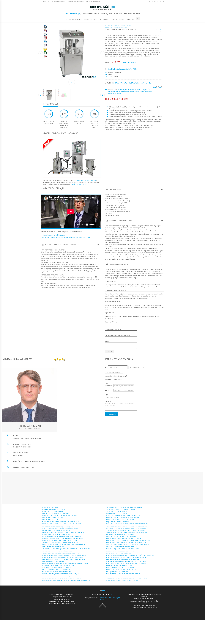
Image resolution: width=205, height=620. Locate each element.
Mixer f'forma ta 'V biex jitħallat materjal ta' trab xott (57, 534)
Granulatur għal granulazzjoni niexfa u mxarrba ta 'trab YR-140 (144, 595)
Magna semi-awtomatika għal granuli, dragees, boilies (58, 576)
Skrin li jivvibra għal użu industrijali (117, 572)
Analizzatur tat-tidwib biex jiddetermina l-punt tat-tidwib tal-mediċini (62, 557)
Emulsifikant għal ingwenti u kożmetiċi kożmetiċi (56, 572)
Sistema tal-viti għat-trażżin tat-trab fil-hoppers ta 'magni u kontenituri (63, 532)
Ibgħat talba (112, 414)
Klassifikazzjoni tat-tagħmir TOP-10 (95, 14)
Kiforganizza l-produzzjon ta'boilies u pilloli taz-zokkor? (144, 602)
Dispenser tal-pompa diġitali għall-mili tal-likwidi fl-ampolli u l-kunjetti (127, 578)
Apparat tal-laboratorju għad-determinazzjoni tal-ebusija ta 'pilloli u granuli (65, 563)
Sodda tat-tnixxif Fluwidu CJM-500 (144, 605)
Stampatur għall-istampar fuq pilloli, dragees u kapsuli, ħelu (60, 522)
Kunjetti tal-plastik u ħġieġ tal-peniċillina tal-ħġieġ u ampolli (60, 528)
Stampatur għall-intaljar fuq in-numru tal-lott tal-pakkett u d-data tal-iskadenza (66, 580)
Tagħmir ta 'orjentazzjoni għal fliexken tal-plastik (121, 536)
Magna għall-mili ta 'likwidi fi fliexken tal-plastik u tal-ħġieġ (59, 515)
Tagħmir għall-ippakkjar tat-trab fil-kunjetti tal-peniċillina (123, 515)
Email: (76, 1)
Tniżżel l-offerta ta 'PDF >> (78, 184)
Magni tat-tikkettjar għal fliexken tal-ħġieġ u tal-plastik (122, 549)
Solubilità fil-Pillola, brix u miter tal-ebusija (119, 565)
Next (102, 53)
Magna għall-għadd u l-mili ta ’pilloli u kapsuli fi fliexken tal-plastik (126, 528)
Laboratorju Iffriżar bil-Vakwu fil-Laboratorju (120, 534)
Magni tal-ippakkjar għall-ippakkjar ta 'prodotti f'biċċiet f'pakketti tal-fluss (128, 540)
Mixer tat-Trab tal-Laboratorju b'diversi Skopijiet (120, 567)
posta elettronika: (108, 385)
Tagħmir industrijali (91, 19)
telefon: (107, 390)
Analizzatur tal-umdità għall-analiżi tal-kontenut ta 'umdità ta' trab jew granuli (130, 555)
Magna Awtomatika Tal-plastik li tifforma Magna (56, 530)
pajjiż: (109, 396)
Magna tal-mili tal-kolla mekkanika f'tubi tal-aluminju (57, 526)
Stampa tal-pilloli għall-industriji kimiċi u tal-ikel (120, 509)
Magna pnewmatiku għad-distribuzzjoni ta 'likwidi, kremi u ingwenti (62, 578)
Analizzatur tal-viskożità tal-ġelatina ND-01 (61, 604)
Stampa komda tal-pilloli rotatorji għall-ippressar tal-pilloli (124, 507)
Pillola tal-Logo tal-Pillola (50, 507)
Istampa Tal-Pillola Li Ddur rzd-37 (144, 599)
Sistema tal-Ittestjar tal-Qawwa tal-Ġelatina (118, 553)
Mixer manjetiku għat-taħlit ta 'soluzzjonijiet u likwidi (58, 565)
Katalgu (107, 25)
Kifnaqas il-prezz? (129, 62)
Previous (40, 53)
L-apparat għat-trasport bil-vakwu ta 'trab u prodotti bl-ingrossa (125, 530)
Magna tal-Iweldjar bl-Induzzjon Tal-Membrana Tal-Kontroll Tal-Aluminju (64, 544)
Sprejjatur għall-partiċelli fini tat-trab (117, 522)
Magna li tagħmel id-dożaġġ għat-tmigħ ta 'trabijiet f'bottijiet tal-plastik (127, 524)
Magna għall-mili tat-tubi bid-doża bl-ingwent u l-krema (122, 517)
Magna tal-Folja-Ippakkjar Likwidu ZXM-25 (62, 601)
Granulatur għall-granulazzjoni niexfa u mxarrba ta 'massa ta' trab (126, 532)
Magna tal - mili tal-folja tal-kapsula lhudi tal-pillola (121, 569)
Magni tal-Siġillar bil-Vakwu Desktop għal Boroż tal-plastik (123, 538)
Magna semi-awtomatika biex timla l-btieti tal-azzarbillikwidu (60, 540)
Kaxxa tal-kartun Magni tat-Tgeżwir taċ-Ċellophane (57, 551)
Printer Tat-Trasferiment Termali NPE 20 (144, 607)
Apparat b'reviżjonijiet (72, 14)
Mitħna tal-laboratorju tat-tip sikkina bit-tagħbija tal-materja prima (61, 574)
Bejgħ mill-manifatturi (132, 14)
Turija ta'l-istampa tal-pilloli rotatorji (53, 235)
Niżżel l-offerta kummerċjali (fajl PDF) (122, 69)
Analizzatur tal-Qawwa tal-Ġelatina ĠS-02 (62, 594)
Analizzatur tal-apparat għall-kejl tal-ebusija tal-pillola (122, 559)
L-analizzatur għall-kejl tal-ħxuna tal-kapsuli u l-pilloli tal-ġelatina (126, 561)
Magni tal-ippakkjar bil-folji (50, 519)
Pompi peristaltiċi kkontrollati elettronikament (56, 569)
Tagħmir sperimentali (126, 19)
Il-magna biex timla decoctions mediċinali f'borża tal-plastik (60, 542)
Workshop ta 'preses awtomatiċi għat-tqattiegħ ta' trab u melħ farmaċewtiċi (66, 237)
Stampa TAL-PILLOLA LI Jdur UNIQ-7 (109, 598)
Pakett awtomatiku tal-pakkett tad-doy (53, 547)
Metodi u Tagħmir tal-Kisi (62, 599)
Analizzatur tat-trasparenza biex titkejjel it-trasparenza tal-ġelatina (126, 557)
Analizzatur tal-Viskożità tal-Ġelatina (53, 561)
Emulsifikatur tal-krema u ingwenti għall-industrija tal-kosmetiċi (61, 536)
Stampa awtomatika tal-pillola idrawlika (53, 509)
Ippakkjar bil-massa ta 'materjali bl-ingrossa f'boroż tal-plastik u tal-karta (127, 544)
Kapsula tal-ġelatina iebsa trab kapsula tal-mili (119, 576)
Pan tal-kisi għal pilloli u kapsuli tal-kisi (117, 513)
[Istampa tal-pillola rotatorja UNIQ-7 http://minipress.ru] (71, 53)
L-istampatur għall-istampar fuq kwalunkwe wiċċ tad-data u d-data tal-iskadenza (66, 549)
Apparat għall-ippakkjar (108, 19)
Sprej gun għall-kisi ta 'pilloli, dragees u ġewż (55, 513)
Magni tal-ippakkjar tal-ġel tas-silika (52, 517)
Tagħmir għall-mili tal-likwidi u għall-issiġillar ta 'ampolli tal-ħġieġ (62, 524)
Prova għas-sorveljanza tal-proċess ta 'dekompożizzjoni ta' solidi (126, 563)
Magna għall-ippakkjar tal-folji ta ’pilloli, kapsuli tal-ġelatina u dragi (62, 538)
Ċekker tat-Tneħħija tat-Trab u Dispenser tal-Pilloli (120, 551)
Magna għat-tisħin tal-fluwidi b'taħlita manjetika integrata (123, 574)
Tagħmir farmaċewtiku (74, 19)
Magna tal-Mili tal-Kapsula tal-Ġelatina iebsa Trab (120, 519)
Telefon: (92, 1)
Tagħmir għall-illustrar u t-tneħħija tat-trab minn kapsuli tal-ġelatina (126, 526)
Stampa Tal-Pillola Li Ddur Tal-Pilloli (52, 511)
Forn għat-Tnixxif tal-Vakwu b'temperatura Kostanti (57, 567)
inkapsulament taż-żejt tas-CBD (86, 180)
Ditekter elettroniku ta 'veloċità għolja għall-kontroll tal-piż (60, 553)
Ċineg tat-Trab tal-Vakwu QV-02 (62, 597)
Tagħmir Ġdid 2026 (115, 14)
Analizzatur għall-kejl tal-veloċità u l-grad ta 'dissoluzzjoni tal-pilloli (63, 559)
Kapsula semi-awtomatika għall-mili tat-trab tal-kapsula (122, 580)
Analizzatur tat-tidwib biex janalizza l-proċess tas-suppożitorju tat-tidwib (64, 555)
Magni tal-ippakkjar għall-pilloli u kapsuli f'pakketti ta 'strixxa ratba (126, 542)
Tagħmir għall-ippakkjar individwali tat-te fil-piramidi (121, 547)
